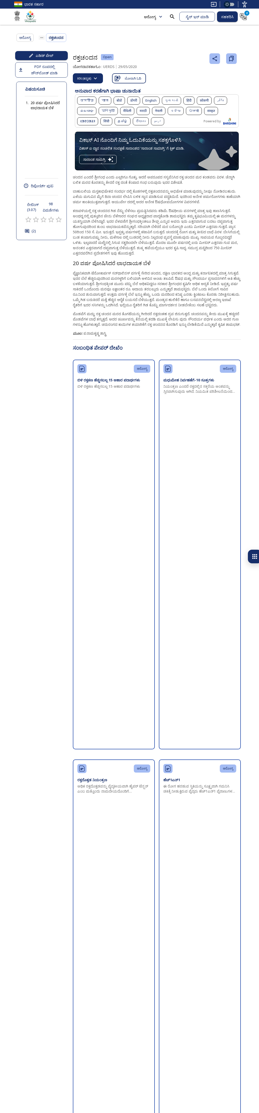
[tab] (88, 78)
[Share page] (215, 59)
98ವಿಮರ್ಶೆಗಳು (51, 207)
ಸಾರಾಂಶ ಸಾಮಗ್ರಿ (94, 159)
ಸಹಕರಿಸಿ (227, 16)
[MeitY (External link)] (17, 16)
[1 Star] (28, 219)
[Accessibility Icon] (244, 4)
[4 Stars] (51, 219)
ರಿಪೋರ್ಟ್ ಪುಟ (42, 185)
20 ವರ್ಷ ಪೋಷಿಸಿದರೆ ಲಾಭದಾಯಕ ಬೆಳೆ (45, 105)
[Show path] (42, 38)
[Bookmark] (231, 59)
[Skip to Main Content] (214, 4)
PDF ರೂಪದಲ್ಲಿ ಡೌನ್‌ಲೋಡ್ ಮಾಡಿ (44, 69)
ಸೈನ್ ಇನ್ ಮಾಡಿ (197, 16)
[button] (41, 105)
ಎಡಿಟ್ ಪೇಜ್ (44, 55)
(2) (34, 230)
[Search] (172, 17)
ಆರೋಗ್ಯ (150, 16)
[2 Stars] (36, 219)
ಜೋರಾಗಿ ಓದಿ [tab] (133, 78)
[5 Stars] (58, 219)
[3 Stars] (43, 219)
